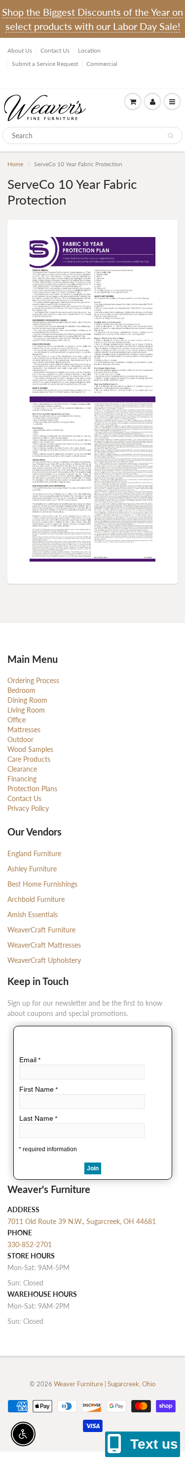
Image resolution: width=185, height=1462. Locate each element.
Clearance (22, 769)
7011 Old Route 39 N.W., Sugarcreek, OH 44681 (81, 1221)
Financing (22, 779)
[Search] (170, 136)
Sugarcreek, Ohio (131, 1384)
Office (16, 720)
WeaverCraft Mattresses (44, 945)
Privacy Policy (28, 808)
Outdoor (20, 739)
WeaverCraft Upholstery (44, 960)
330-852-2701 (29, 1244)
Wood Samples (30, 749)
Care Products (28, 759)
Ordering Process (33, 680)
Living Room (26, 710)
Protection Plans (32, 788)
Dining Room (27, 700)
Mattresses (23, 729)
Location (89, 50)
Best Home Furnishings (42, 884)
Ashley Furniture (32, 869)
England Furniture (34, 853)
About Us (19, 50)
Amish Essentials (32, 914)
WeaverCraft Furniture (41, 929)
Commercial (101, 63)
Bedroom (21, 690)
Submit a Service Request (45, 63)
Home (15, 164)
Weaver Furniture (79, 1384)
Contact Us (55, 50)
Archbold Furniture (36, 899)
